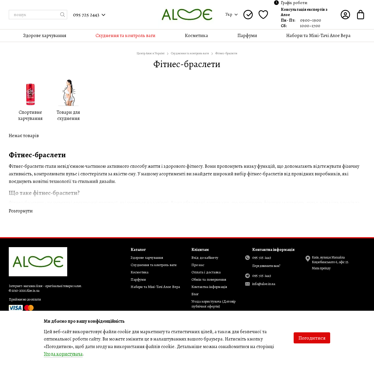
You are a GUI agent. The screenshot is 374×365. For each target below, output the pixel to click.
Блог (195, 293)
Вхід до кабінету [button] (204, 257)
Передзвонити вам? (266, 266)
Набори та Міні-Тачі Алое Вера (318, 35)
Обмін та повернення (208, 279)
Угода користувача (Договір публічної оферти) (213, 304)
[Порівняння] (248, 14)
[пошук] (62, 14)
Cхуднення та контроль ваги (125, 35)
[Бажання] (263, 14)
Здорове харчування (44, 35)
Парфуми (247, 35)
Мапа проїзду (321, 268)
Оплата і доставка (206, 272)
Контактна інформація (209, 286)
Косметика (196, 35)
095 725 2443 (86, 14)
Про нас (197, 264)
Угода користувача (63, 354)
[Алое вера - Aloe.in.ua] (38, 261)
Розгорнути (21, 211)
